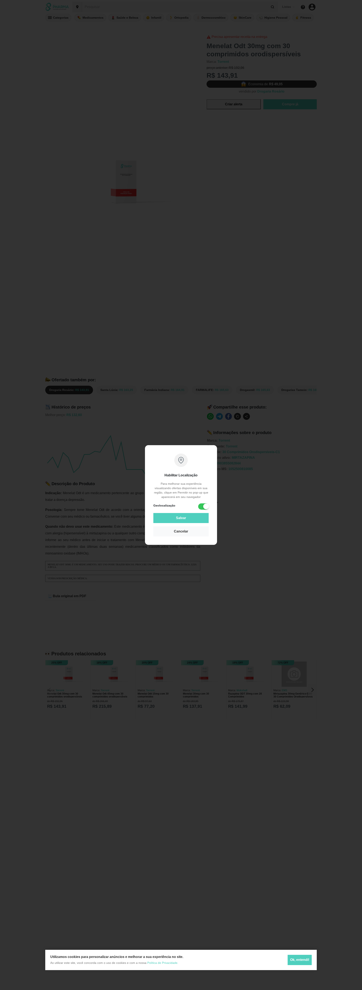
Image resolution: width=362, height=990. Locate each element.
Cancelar (181, 531)
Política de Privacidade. (162, 962)
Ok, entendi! (299, 960)
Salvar (181, 518)
